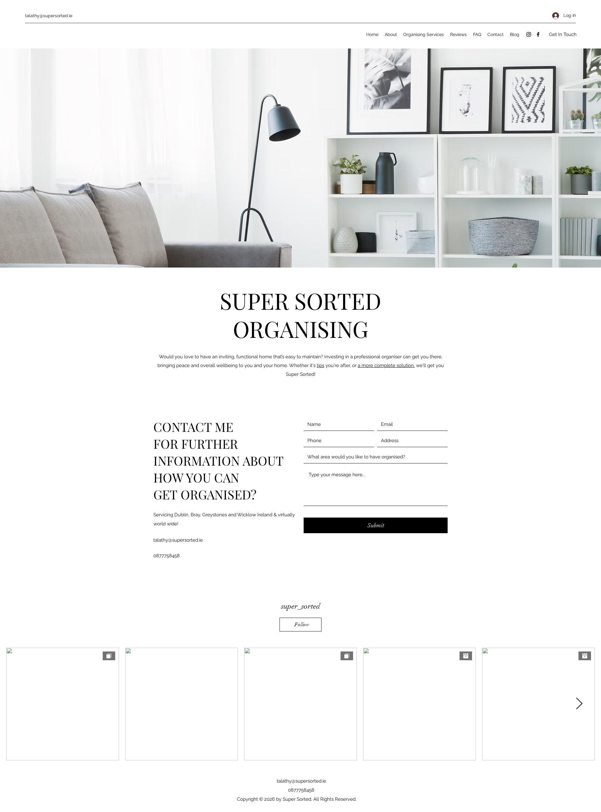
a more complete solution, (386, 365)
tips (320, 365)
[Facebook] (538, 34)
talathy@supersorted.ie (48, 15)
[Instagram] (529, 34)
